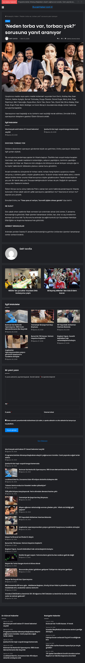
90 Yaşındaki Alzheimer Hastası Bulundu (66, 326)
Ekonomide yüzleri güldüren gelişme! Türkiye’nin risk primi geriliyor (45, 569)
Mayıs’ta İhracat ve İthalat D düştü (19, 537)
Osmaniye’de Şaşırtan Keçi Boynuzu (42, 326)
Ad (6, 404)
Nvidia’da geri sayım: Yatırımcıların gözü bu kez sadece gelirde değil (46, 555)
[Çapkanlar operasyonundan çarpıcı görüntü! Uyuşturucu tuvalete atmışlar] (16, 341)
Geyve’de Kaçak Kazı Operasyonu (18, 579)
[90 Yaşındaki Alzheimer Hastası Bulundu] (68, 316)
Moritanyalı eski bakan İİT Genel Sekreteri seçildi (24, 449)
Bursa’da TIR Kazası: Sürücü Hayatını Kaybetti (42, 337)
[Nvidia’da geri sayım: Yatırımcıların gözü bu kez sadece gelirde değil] (11, 557)
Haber (16, 16)
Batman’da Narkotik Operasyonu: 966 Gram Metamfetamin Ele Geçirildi (16, 327)
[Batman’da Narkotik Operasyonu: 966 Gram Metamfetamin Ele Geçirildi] (16, 316)
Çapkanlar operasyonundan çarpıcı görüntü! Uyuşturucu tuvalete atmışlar (15, 353)
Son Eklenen (42, 441)
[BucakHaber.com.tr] (42, 7)
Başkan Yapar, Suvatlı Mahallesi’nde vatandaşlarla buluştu (66, 338)
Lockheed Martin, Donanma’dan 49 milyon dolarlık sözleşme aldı (31, 479)
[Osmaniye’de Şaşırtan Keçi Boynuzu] (42, 316)
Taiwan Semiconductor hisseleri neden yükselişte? (25, 485)
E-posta (8, 412)
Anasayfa (9, 16)
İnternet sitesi (49, 412)
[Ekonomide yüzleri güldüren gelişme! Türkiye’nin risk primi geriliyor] (11, 572)
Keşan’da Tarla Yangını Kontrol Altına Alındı (22, 563)
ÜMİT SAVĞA (13, 38)
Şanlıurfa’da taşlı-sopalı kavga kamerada (31, 2)
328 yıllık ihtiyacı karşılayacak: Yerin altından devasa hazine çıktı (31, 491)
